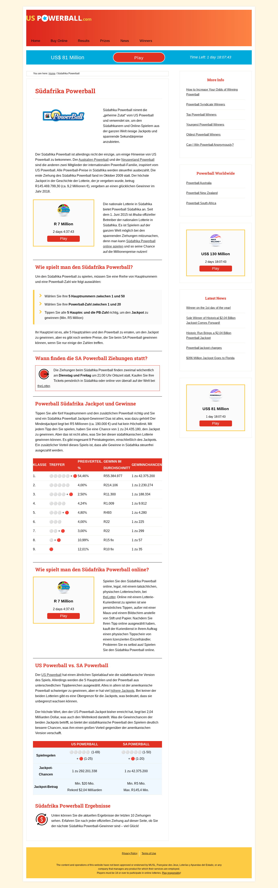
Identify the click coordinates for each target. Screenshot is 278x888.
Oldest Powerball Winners (203, 134)
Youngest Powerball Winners (205, 124)
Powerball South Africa (201, 203)
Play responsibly (171, 873)
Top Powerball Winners (201, 114)
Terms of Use (149, 853)
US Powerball (58, 18)
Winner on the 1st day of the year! (208, 307)
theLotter (43, 386)
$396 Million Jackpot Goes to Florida (210, 358)
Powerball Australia (198, 183)
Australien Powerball (94, 159)
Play (139, 58)
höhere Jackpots (122, 690)
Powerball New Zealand (202, 193)
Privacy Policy (129, 853)
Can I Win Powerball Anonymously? (210, 144)
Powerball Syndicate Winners (205, 104)
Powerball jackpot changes (204, 347)
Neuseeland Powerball (137, 159)
